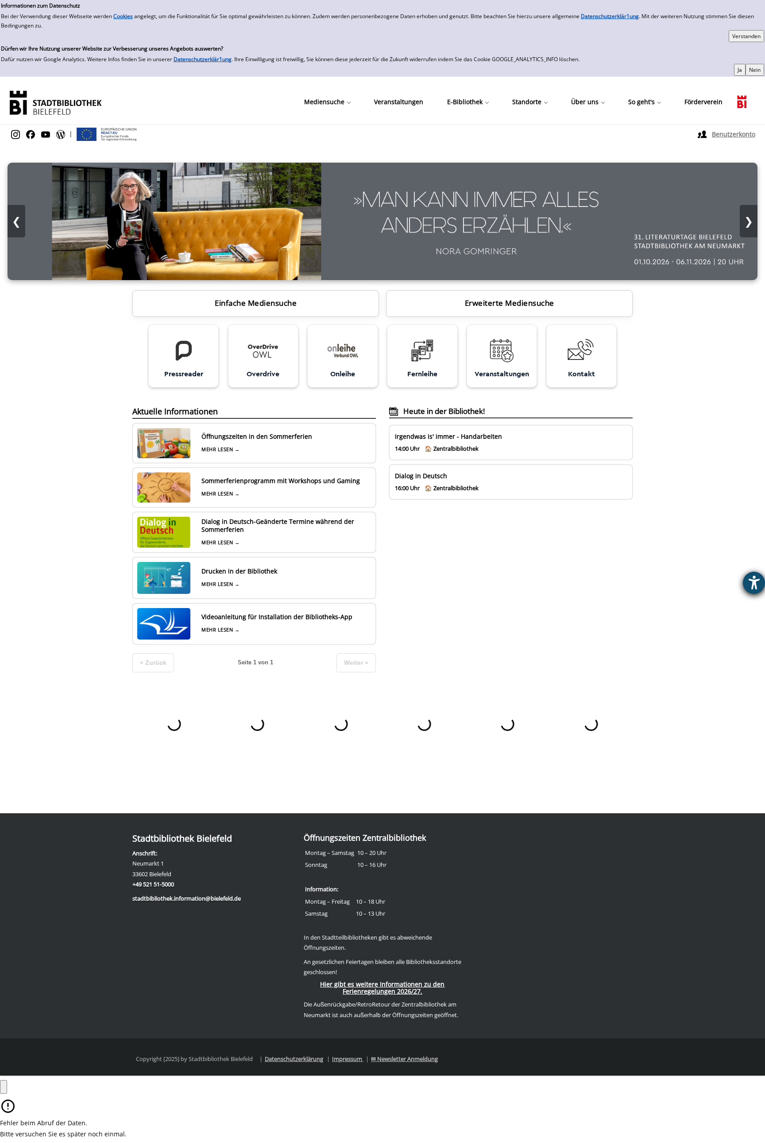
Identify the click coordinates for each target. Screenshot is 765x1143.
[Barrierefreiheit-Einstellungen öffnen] (754, 583)
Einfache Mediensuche (256, 303)
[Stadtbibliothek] (55, 102)
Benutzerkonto (733, 134)
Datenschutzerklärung (294, 1059)
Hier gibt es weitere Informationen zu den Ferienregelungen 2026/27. (382, 987)
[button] (327, 102)
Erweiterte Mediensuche (509, 303)
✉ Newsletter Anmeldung (404, 1059)
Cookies (123, 16)
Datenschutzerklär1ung (610, 16)
